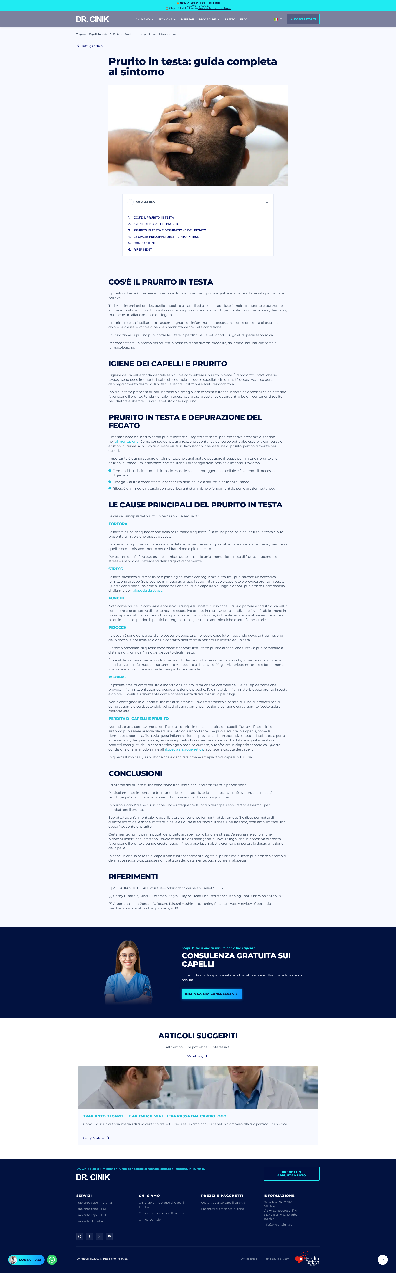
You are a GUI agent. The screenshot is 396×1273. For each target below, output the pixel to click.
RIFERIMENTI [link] (143, 249)
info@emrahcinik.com (280, 1224)
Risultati (187, 19)
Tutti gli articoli (92, 46)
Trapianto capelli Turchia (94, 1202)
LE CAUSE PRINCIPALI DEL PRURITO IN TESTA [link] (167, 237)
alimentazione (127, 441)
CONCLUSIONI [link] (144, 243)
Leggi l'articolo (94, 1138)
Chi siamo (143, 19)
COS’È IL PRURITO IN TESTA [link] (154, 217)
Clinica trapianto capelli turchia (161, 1213)
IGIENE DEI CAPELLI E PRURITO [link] (156, 224)
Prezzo (230, 19)
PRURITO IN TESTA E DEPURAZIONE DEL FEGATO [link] (170, 230)
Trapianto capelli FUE (91, 1209)
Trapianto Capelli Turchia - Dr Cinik (97, 34)
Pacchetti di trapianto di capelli (223, 1209)
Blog (244, 19)
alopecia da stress (147, 590)
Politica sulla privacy (276, 1258)
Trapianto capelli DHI (91, 1215)
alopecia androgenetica (183, 749)
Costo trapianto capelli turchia (223, 1202)
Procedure (207, 19)
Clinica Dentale (150, 1219)
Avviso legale (249, 1258)
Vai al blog (195, 1056)
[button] (303, 19)
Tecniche (166, 19)
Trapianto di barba (89, 1221)
